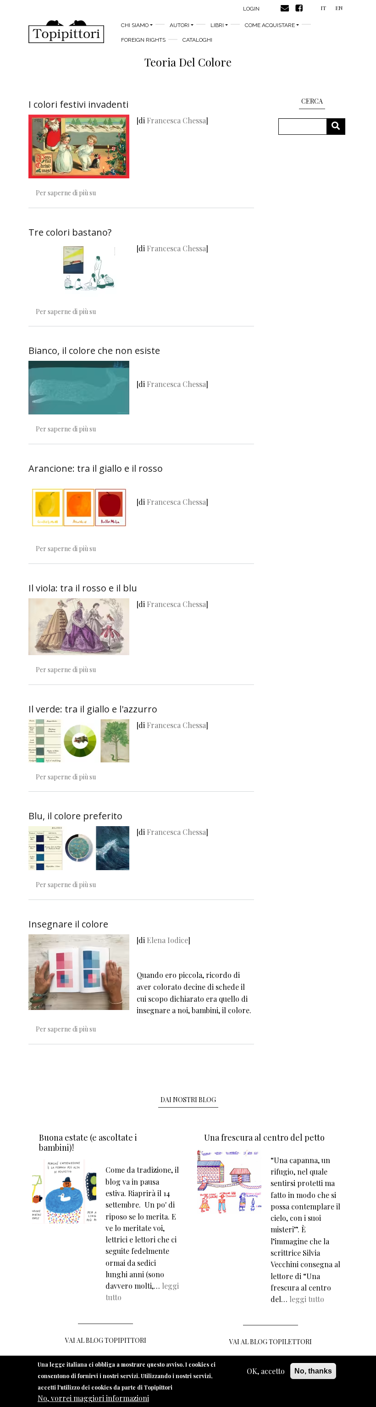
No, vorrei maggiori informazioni (93, 1398)
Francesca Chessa (176, 120)
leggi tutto (306, 1299)
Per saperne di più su (66, 192)
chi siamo (135, 25)
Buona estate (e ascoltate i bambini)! (88, 1142)
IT (323, 7)
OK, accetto (266, 1371)
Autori (179, 25)
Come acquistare (270, 25)
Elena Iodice (167, 940)
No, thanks (313, 1371)
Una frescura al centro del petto (264, 1137)
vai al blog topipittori (105, 1340)
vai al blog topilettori (270, 1341)
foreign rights (143, 40)
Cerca (339, 126)
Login (251, 9)
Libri (217, 25)
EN (339, 7)
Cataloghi (197, 40)
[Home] (66, 31)
